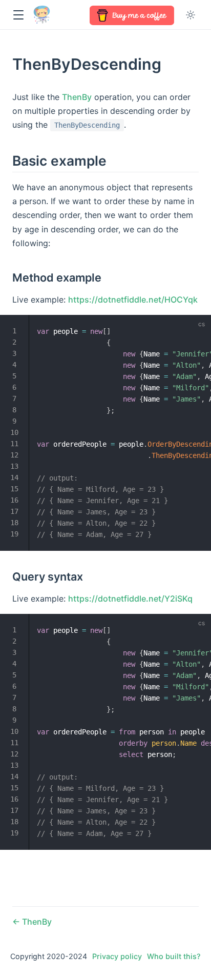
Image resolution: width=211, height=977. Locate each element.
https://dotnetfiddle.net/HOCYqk (133, 299)
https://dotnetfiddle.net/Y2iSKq (130, 598)
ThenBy (77, 97)
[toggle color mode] (190, 15)
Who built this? (174, 956)
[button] (18, 15)
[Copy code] (197, 328)
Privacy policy (117, 956)
